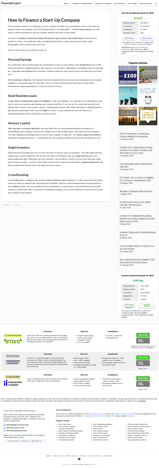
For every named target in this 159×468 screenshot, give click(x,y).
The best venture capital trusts (138, 424)
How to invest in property (66, 426)
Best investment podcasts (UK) (138, 433)
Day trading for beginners (67, 435)
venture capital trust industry (88, 135)
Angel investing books (91, 162)
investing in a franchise (22, 80)
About (49, 456)
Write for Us (72, 456)
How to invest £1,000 (100, 437)
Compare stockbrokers (66, 429)
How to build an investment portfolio (70, 431)
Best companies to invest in (137, 440)
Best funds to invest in (100, 440)
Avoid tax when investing (136, 431)
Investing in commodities (101, 435)
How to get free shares (135, 429)
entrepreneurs (85, 65)
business (6, 205)
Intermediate (96, 416)
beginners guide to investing (124, 414)
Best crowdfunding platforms (103, 424)
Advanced (104, 416)
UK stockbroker (133, 13)
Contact (83, 456)
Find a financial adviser (101, 431)
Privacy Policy (95, 456)
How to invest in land (100, 426)
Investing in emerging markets (68, 433)
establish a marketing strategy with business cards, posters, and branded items (50, 38)
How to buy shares (64, 424)
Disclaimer (108, 456)
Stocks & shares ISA (131, 275)
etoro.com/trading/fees (145, 44)
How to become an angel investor (139, 426)
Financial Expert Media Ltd (82, 464)
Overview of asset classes (67, 437)
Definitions (131, 416)
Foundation (87, 416)
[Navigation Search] (155, 3)
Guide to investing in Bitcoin (137, 435)
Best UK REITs (98, 429)
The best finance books (66, 440)
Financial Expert (11, 3)
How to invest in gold (100, 433)
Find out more (13, 441)
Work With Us (59, 456)
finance (18, 205)
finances (29, 71)
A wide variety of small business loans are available (28, 101)
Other (113, 416)
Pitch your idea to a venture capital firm (24, 129)
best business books (83, 29)
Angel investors (82, 156)
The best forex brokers (135, 437)
